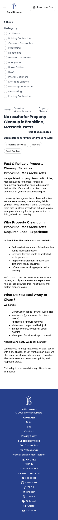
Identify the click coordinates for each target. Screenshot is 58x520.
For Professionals (29, 450)
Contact (29, 431)
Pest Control (13, 151)
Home (7, 109)
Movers (36, 144)
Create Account (29, 468)
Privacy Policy (29, 436)
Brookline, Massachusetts (22, 110)
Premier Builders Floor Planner (29, 454)
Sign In (29, 463)
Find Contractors (29, 445)
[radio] (5, 33)
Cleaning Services (16, 144)
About (29, 422)
